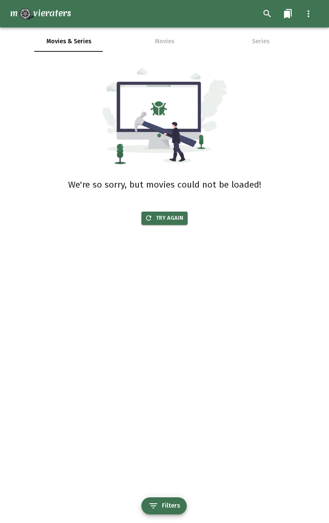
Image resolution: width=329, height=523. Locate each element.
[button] (288, 13)
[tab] (68, 41)
